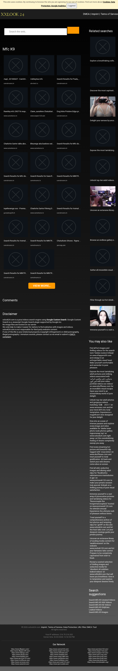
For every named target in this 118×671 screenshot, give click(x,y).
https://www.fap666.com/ (20, 656)
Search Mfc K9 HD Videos (100, 605)
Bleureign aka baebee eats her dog (45, 143)
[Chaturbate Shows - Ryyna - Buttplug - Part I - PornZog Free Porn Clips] (69, 236)
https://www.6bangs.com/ (20, 653)
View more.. (42, 285)
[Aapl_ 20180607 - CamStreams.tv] (16, 74)
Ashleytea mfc (36, 79)
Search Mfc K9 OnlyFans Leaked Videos (99, 608)
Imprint (95, 14)
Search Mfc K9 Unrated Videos (102, 600)
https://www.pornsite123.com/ (20, 658)
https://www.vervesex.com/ (20, 662)
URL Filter (82, 627)
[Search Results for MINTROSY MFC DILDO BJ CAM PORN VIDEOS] (16, 269)
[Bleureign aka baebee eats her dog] (42, 139)
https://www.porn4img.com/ (98, 660)
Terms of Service (109, 14)
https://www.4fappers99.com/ (20, 651)
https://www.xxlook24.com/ (59, 655)
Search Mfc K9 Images (98, 612)
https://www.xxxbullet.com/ (20, 664)
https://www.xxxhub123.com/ (59, 649)
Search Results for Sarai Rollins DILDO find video (50, 176)
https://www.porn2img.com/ (97, 656)
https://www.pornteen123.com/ (97, 649)
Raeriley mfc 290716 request (16, 111)
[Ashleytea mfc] (42, 74)
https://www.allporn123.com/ (98, 651)
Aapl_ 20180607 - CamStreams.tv (18, 79)
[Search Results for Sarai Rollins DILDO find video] (42, 172)
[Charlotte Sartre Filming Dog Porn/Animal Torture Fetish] (42, 204)
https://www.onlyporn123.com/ (98, 653)
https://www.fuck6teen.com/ (59, 660)
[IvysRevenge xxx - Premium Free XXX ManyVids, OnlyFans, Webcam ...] (16, 204)
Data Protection (70, 627)
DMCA (86, 14)
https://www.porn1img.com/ (97, 655)
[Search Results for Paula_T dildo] (69, 74)
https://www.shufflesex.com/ (20, 660)
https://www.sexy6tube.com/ (59, 658)
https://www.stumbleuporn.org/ (98, 662)
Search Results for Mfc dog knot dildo (20, 176)
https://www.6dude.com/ (20, 655)
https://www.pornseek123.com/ (59, 662)
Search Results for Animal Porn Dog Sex (21, 241)
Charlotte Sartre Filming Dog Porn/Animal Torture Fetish (54, 208)
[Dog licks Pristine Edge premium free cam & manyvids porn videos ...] (69, 107)
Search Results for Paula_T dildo (71, 79)
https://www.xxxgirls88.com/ (59, 656)
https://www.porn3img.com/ (97, 658)
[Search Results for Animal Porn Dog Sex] (16, 236)
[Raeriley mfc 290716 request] (16, 107)
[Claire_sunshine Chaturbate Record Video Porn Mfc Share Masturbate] (42, 107)
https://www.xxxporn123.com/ (59, 651)
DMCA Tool (92, 627)
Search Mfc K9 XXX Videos (100, 602)
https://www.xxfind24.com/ (59, 653)
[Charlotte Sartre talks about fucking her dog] (16, 139)
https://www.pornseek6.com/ (59, 664)
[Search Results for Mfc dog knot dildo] (16, 172)
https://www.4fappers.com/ (20, 649)
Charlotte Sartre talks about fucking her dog (22, 143)
